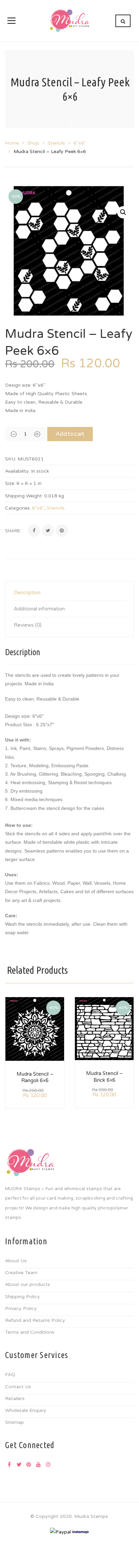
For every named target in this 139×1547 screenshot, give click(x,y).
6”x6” (80, 143)
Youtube (38, 1464)
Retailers (15, 1398)
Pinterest (29, 1464)
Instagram (48, 1464)
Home (12, 143)
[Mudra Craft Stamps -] (69, 20)
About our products (27, 1284)
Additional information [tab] (39, 609)
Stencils (56, 143)
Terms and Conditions (29, 1332)
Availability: (17, 471)
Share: (13, 531)
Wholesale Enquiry (25, 1410)
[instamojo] (80, 1531)
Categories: (18, 508)
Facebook (9, 1464)
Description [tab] (27, 592)
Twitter (19, 1464)
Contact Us (18, 1387)
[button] (123, 212)
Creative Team (21, 1272)
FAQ (10, 1374)
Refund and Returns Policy (35, 1320)
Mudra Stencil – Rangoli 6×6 (35, 1077)
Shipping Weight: (24, 496)
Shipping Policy (22, 1296)
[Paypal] (60, 1531)
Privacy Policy (21, 1308)
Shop (33, 143)
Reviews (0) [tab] (27, 625)
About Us (16, 1261)
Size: (10, 483)
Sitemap (14, 1422)
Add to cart (70, 433)
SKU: (10, 459)
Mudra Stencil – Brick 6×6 (104, 1076)
